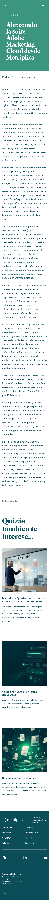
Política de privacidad (10, 876)
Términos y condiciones (12, 881)
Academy (6, 837)
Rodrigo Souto (10, 76)
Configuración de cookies (13, 879)
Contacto (29, 843)
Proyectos (29, 827)
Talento (5, 843)
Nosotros (29, 837)
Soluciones (7, 827)
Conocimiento (31, 832)
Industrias (6, 832)
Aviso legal (6, 883)
